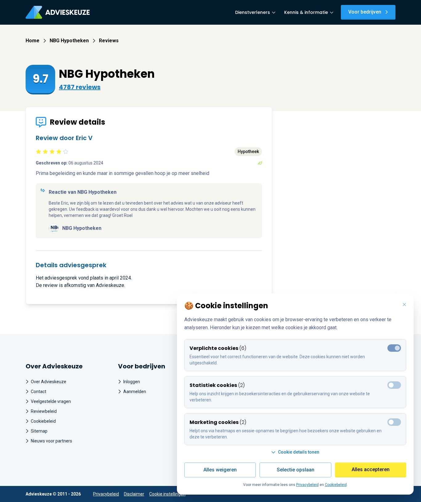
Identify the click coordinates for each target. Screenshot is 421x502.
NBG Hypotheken (69, 41)
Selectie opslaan (295, 470)
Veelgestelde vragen (51, 401)
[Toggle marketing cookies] (394, 385)
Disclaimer (134, 494)
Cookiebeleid (43, 421)
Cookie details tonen (298, 452)
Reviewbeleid (44, 411)
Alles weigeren (220, 470)
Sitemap (39, 431)
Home (32, 41)
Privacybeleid (106, 494)
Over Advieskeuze (48, 381)
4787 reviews (79, 87)
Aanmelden (134, 391)
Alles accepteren (371, 469)
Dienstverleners (252, 12)
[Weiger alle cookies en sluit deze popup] (404, 305)
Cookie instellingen (167, 494)
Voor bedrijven (364, 12)
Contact (38, 391)
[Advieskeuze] (58, 12)
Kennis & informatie (306, 12)
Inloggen (131, 381)
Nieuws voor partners (51, 440)
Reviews (109, 41)
